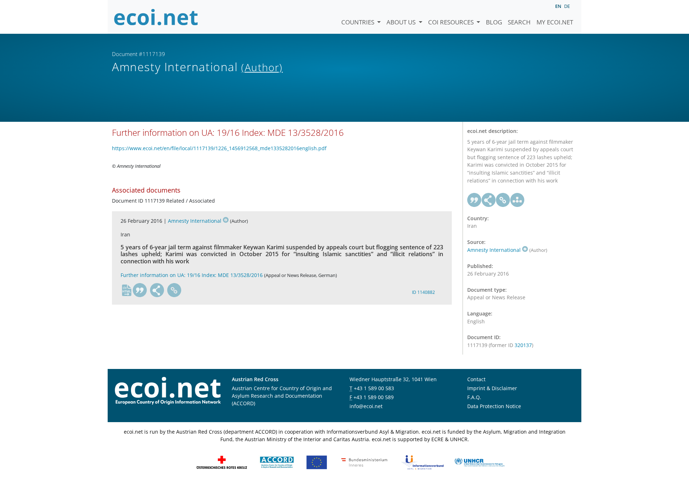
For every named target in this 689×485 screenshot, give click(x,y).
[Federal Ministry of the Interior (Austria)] (364, 461)
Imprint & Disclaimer (492, 388)
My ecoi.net (554, 22)
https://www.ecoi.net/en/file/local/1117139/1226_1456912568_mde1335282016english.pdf (219, 148)
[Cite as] (140, 290)
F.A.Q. (474, 397)
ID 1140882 (423, 292)
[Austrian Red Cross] (222, 461)
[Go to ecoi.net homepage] (156, 16)
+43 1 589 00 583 (374, 388)
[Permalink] (174, 290)
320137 (523, 345)
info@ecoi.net (366, 406)
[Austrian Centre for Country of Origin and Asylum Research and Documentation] (276, 461)
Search (519, 22)
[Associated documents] (517, 200)
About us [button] (401, 22)
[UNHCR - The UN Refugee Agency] (479, 461)
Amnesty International (194, 220)
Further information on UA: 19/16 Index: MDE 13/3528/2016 (192, 275)
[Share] (157, 290)
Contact (476, 379)
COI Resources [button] (451, 22)
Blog (494, 22)
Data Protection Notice (494, 406)
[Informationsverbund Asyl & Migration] (422, 461)
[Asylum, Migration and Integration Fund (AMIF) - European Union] (316, 461)
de (567, 6)
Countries (358, 22)
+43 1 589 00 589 (373, 397)
